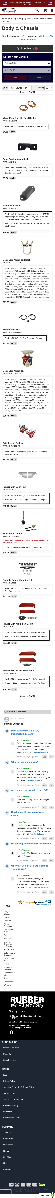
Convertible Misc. (8, 931)
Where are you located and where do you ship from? (29, 867)
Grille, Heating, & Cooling (9, 954)
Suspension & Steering (9, 974)
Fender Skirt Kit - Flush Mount (18, 624)
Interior (6, 964)
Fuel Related (9, 949)
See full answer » (41, 752)
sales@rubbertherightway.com (25, 1022)
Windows (7, 985)
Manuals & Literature (8, 968)
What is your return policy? (25, 762)
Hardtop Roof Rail (9, 959)
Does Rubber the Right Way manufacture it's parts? (25, 732)
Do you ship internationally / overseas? (31, 844)
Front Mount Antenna (13, 533)
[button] (44, 756)
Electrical (7, 939)
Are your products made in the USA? (30, 790)
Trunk (6, 978)
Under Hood (8, 982)
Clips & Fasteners (8, 925)
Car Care (7, 921)
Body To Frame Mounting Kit (17, 580)
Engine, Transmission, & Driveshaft (9, 944)
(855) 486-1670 (18, 1012)
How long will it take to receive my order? (28, 814)
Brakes (6, 917)
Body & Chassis (7, 913)
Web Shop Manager (32, 1191)
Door (6, 935)
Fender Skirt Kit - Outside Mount (19, 670)
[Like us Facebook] (11, 1033)
